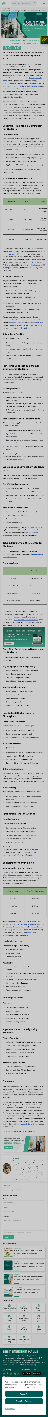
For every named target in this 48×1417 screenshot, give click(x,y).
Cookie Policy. (29, 1387)
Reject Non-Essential (24, 1401)
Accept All (24, 1394)
